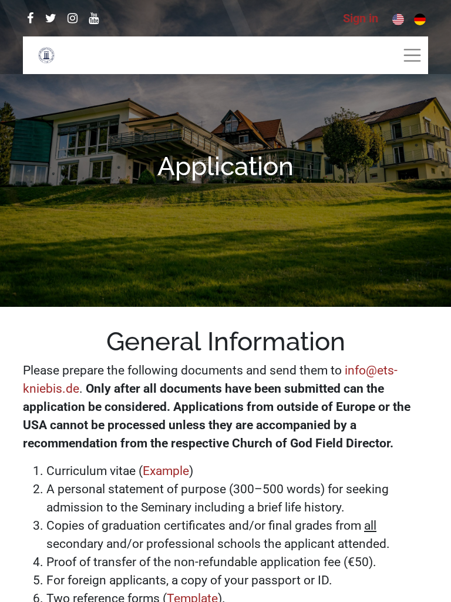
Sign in (360, 18)
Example (166, 471)
